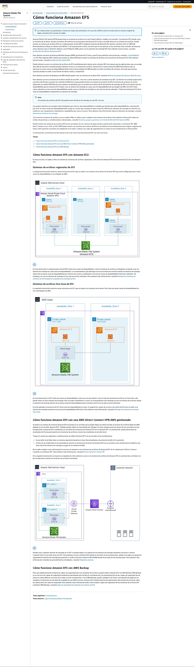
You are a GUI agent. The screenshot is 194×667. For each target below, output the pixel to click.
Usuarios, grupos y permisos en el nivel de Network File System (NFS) (104, 120)
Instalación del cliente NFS (60, 60)
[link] (77, 13)
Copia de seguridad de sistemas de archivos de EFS (76, 585)
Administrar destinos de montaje (45, 113)
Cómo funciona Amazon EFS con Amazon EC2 (52, 141)
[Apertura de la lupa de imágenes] (34, 264)
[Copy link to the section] (31, 155)
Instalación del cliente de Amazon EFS (47, 51)
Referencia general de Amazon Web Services (124, 75)
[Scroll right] (112, 6)
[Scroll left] (45, 6)
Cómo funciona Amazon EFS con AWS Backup (52, 147)
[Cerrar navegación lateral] (27, 13)
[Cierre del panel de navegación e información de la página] (190, 30)
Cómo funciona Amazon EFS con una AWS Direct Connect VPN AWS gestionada (65, 144)
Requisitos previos (86, 560)
